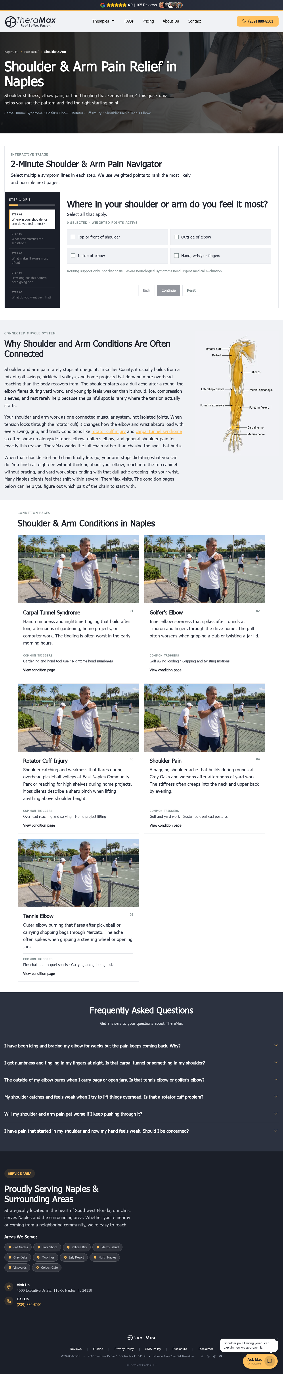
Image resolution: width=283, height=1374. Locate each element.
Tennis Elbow (140, 113)
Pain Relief (31, 52)
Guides (98, 1349)
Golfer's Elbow (57, 113)
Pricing (148, 20)
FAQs (129, 20)
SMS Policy (153, 1349)
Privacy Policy (124, 1349)
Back (146, 290)
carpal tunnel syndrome (159, 431)
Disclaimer (206, 1349)
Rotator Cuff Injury (87, 113)
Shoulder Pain (116, 113)
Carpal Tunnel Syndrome (24, 113)
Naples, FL (11, 52)
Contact (194, 20)
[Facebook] (202, 1356)
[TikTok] (214, 1356)
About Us (171, 20)
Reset (191, 290)
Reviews (76, 1349)
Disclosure (179, 1349)
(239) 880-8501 (260, 21)
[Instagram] (208, 1356)
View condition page (39, 670)
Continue (169, 290)
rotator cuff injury (109, 431)
